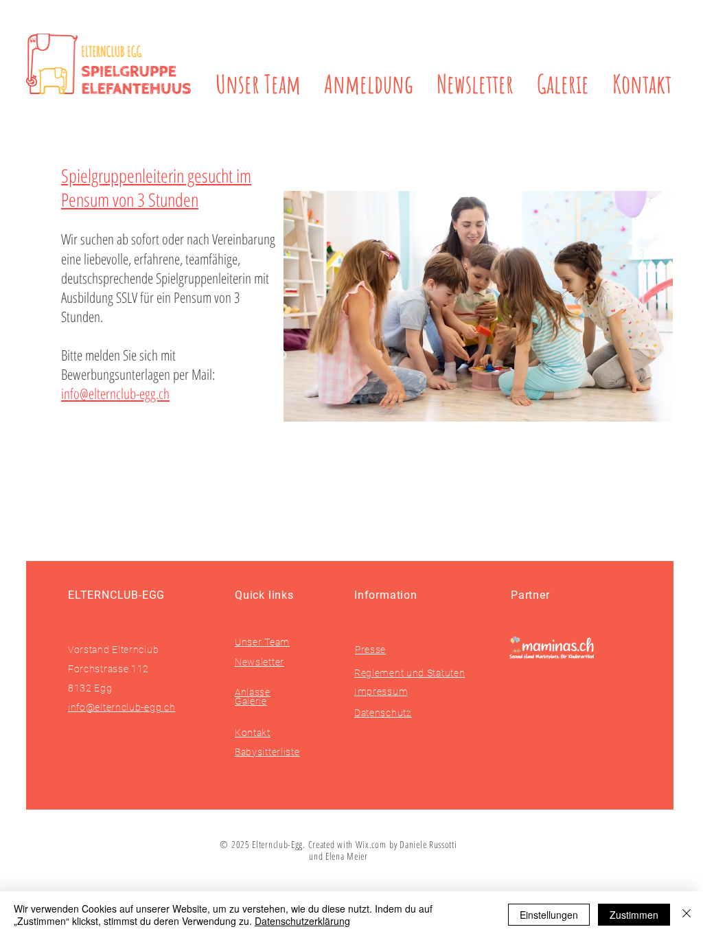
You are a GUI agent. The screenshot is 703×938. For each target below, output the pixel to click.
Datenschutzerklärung (302, 921)
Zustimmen (634, 915)
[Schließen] (686, 914)
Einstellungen (549, 915)
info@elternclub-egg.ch (115, 393)
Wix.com (373, 844)
